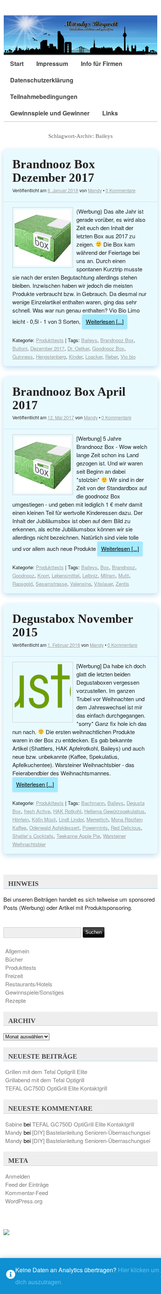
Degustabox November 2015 (72, 625)
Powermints (95, 827)
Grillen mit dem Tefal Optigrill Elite (46, 1072)
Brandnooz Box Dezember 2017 (53, 170)
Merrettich (97, 819)
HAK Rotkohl (67, 811)
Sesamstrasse (51, 583)
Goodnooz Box (108, 348)
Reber (111, 356)
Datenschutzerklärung (41, 80)
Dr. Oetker (78, 348)
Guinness (22, 356)
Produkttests (50, 340)
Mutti (123, 575)
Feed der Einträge (27, 1184)
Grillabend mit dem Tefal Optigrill (44, 1080)
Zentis (122, 583)
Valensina (80, 583)
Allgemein (17, 951)
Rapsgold (22, 583)
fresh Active (37, 811)
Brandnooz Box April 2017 (68, 398)
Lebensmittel (65, 575)
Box (104, 567)
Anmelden (17, 1176)
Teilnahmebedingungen (44, 96)
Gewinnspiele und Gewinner (49, 113)
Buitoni (19, 348)
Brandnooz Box (117, 340)
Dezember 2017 (47, 348)
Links (110, 113)
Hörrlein (20, 819)
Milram (108, 575)
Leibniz (90, 575)
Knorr (43, 575)
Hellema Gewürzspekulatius (114, 811)
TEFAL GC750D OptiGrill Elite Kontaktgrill (56, 1088)
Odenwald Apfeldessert (54, 827)
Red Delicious (126, 827)
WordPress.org (23, 1201)
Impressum (52, 63)
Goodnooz (23, 575)
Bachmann (92, 802)
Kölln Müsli (44, 819)
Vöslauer (103, 583)
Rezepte (15, 1000)
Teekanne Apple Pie (78, 835)
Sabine (13, 1124)
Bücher (14, 959)
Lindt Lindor (71, 819)
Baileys (89, 340)
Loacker (93, 356)
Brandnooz (123, 567)
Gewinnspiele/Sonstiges (34, 992)
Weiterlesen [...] (105, 321)
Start (17, 63)
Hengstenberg (51, 356)
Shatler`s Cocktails (33, 835)
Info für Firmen (101, 63)
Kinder (75, 356)
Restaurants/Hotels (28, 984)
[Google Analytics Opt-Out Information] (10, 1276)
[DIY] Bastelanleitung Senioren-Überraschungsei (91, 1132)
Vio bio (128, 356)
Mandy (95, 190)
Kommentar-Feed (26, 1193)
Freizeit (14, 976)
